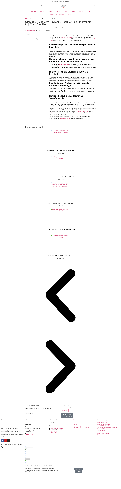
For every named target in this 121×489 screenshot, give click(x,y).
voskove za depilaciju (83, 111)
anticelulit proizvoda (64, 64)
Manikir (58, 11)
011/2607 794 (29, 436)
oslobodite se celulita (65, 118)
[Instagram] (8, 440)
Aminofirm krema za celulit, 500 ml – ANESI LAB (60, 203)
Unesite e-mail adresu (66, 405)
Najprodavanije (53, 14)
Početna (27, 18)
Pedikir (65, 11)
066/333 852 (29, 434)
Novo (88, 11)
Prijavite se (64, 410)
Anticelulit (50, 11)
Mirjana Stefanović (31, 30)
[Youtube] (5, 440)
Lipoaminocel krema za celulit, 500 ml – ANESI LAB (60, 255)
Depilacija (33, 11)
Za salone (81, 11)
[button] (46, 34)
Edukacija (61, 14)
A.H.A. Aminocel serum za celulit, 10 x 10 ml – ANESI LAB (60, 229)
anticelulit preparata (67, 37)
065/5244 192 (54, 431)
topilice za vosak (53, 112)
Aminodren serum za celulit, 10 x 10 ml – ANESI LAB (60, 177)
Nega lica (42, 11)
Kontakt (69, 14)
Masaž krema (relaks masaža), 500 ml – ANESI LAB (60, 150)
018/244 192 (54, 432)
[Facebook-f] (2, 440)
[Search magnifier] (94, 5)
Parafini (73, 11)
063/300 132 (29, 433)
